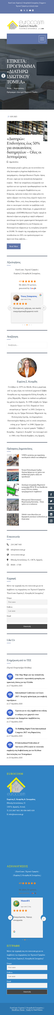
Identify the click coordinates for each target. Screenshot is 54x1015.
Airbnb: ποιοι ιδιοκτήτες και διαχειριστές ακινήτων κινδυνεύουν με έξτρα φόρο (34, 516)
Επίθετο (9, 607)
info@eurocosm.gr (16, 814)
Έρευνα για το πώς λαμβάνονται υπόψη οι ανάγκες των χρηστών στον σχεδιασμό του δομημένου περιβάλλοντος (27, 714)
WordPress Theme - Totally (21, 1010)
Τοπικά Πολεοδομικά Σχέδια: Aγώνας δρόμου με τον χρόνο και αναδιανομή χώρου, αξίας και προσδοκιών (33, 473)
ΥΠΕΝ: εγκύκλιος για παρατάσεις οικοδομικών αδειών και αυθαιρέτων (34, 456)
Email (9, 616)
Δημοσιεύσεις (13, 162)
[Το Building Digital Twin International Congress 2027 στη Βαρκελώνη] (10, 730)
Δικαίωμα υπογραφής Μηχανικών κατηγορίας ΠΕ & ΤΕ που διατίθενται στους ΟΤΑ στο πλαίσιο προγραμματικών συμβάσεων (34, 488)
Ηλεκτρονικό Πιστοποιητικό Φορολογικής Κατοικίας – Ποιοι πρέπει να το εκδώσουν (32, 501)
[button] (3, 75)
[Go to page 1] (22, 324)
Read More (13, 246)
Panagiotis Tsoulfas (29, 296)
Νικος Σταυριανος (29, 901)
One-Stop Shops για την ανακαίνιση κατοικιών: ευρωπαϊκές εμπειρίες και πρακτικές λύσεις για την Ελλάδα (26, 678)
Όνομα (9, 598)
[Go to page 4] (29, 324)
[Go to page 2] (27, 939)
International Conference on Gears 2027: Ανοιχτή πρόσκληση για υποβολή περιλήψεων (27, 696)
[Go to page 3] (27, 324)
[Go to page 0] (22, 939)
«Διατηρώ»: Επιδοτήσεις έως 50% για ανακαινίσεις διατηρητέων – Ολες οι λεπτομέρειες (24, 148)
